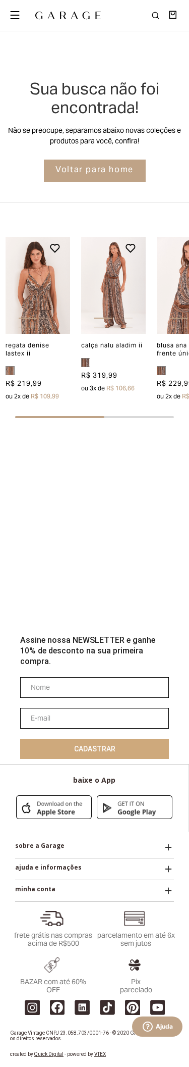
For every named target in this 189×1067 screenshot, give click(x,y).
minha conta (35, 889)
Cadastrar (94, 749)
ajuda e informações (48, 867)
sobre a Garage (40, 846)
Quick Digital (49, 1054)
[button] (12, 285)
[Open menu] (14, 15)
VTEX (100, 1054)
